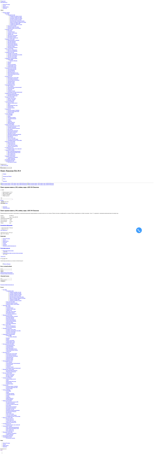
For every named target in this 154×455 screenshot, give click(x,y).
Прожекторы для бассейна (13, 77)
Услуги (4, 5)
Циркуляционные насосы (13, 72)
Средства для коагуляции (13, 139)
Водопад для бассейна (9, 96)
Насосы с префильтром (12, 49)
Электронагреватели (12, 69)
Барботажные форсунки (13, 105)
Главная (4, 173)
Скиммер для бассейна (12, 33)
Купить (1, 200)
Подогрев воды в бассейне (10, 68)
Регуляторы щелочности (13, 135)
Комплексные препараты (13, 130)
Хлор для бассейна (11, 137)
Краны (9, 116)
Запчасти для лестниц (12, 57)
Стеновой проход (11, 31)
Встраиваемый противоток (13, 94)
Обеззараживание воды (10, 84)
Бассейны (7, 13)
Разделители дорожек (12, 162)
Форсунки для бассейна (12, 35)
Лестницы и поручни (9, 52)
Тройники (10, 121)
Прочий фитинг (11, 123)
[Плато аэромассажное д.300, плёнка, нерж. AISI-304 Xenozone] (13, 183)
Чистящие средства (12, 133)
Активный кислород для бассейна (15, 140)
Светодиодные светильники (13, 80)
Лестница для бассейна (12, 53)
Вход (1, 450)
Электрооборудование (9, 150)
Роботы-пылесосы (11, 142)
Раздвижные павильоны (10, 159)
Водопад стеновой (11, 99)
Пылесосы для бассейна (10, 141)
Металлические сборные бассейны (17, 20)
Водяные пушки (11, 100)
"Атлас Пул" (3, 256)
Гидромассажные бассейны (13, 26)
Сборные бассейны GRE (15, 23)
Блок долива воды (11, 153)
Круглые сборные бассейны (16, 19)
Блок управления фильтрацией (14, 151)
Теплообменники (11, 70)
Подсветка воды (8, 76)
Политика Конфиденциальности (7, 273)
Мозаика (9, 61)
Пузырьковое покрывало (13, 157)
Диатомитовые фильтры (13, 45)
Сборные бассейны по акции (16, 24)
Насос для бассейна (9, 48)
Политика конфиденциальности (9, 245)
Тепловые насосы (11, 71)
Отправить (3, 281)
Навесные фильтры (12, 42)
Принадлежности (11, 122)
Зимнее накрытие (11, 158)
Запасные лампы (11, 82)
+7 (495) (4, 165)
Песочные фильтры (12, 41)
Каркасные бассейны (12, 25)
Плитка (9, 63)
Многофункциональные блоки (14, 152)
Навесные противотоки (12, 95)
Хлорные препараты (12, 127)
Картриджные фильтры (12, 43)
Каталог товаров (6, 12)
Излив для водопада (12, 98)
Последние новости (5, 248)
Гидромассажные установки (13, 110)
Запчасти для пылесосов (13, 146)
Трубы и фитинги (9, 113)
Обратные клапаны (12, 117)
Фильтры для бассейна (10, 39)
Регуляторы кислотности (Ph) (14, 125)
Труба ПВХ (10, 115)
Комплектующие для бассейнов (14, 28)
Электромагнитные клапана (13, 74)
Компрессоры (10, 106)
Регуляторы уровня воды (13, 37)
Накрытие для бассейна (10, 156)
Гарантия (5, 244)
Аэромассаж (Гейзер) (9, 101)
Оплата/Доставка (6, 4)
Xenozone (5, 181)
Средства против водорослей (14, 128)
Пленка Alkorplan (13, 60)
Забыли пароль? (3, 272)
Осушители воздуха (9, 147)
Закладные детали (9, 29)
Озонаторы (10, 89)
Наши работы (5, 6)
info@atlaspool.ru (3, 2)
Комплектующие (11, 46)
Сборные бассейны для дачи (16, 16)
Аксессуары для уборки (12, 145)
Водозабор (10, 30)
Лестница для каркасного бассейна (15, 54)
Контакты (5, 8)
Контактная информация (6, 225)
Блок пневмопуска (11, 154)
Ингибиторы (10, 136)
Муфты (9, 119)
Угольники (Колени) (12, 118)
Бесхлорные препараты (12, 131)
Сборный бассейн (11, 14)
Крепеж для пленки (12, 64)
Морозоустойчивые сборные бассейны (18, 22)
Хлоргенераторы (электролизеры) (15, 87)
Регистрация (9, 272)
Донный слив (10, 34)
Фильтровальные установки (13, 40)
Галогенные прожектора (13, 78)
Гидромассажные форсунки (13, 111)
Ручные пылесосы (11, 143)
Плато (9, 104)
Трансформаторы (11, 81)
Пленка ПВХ (10, 59)
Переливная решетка (12, 36)
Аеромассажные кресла (12, 102)
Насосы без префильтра (12, 51)
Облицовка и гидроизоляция (11, 58)
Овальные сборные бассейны (16, 18)
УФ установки (11, 86)
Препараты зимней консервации (14, 134)
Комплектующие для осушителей (14, 148)
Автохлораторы (11, 88)
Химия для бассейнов (9, 124)
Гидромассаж (8, 109)
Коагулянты (10, 129)
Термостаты (10, 75)
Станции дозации (11, 90)
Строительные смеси (12, 65)
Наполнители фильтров (12, 47)
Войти (2, 271)
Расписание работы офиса (8, 250)
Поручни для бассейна (12, 55)
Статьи (4, 243)
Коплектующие (11, 112)
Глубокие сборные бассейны (16, 17)
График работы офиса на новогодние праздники (13, 253)
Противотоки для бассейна (10, 93)
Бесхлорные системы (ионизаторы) (15, 92)
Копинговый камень (12, 66)
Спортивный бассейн (9, 160)
